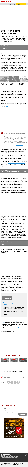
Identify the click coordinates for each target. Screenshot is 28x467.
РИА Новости (19, 145)
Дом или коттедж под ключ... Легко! (12, 303)
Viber (19, 328)
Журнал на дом (21, 4)
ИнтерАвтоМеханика (9, 4)
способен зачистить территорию (16, 163)
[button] (26, 463)
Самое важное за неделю (8, 405)
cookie (11, 464)
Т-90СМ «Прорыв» (9, 106)
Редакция (3, 459)
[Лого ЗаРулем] (6, 2)
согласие (3, 412)
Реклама (9, 459)
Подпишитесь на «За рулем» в (14, 371)
